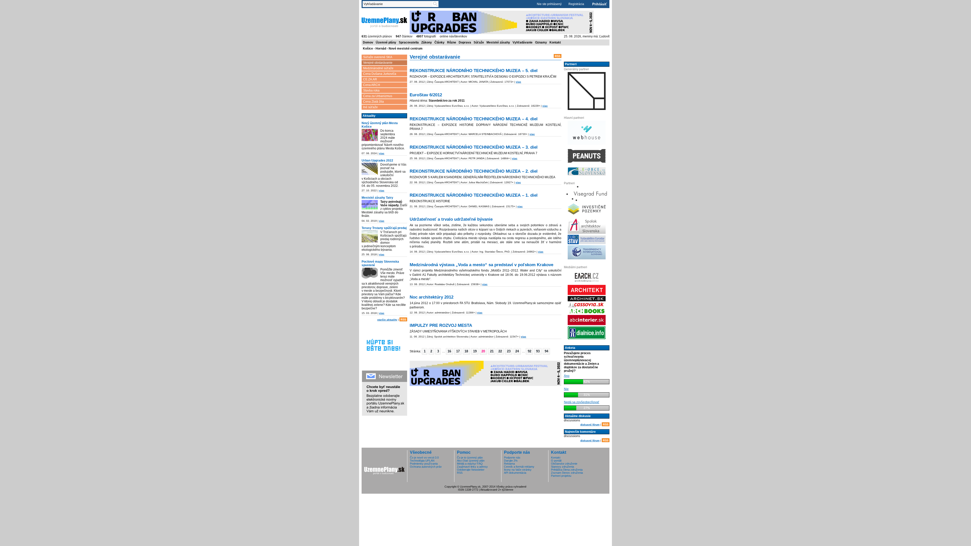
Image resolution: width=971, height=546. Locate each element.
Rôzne (451, 42)
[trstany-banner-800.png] (370, 236)
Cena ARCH (371, 85)
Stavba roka (371, 90)
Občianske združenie (564, 463)
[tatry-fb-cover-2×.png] (370, 205)
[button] (424, 351)
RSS (403, 319)
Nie (566, 389)
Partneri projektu (561, 475)
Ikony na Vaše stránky (518, 469)
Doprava (465, 42)
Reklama (509, 463)
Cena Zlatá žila (373, 101)
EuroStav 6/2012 (426, 95)
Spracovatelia (409, 42)
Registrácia (576, 4)
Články (439, 42)
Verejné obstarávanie (377, 62)
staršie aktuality (387, 319)
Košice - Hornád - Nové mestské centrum (393, 48)
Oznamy (541, 42)
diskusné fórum (590, 424)
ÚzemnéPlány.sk (374, 12)
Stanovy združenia (562, 466)
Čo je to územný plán (470, 457)
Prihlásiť (599, 4)
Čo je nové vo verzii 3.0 (424, 457)
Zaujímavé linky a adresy (472, 466)
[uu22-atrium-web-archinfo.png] (370, 169)
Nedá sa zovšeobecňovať (581, 402)
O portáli (556, 460)
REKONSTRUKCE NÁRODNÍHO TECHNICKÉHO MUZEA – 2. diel (474, 171)
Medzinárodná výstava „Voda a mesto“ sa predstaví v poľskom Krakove (481, 264)
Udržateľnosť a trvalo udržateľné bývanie (451, 219)
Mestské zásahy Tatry (377, 197)
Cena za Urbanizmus (377, 96)
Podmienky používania (424, 463)
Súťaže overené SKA (377, 57)
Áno (566, 376)
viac (381, 153)
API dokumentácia (515, 472)
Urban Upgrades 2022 (377, 160)
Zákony (426, 42)
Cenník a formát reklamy (519, 466)
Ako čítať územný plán (470, 460)
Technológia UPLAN (422, 460)
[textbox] (398, 4)
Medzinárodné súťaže (378, 68)
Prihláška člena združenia (567, 469)
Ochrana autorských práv (426, 466)
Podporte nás (512, 457)
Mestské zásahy (498, 42)
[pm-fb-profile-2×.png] (370, 274)
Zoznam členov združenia (567, 472)
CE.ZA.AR (370, 79)
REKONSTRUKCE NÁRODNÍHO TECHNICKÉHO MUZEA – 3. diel (474, 147)
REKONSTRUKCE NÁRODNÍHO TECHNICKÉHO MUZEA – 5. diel (474, 70)
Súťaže (479, 42)
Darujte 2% (511, 460)
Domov (368, 42)
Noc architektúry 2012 (431, 297)
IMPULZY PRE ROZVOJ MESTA (441, 325)
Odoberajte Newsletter (470, 469)
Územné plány (386, 42)
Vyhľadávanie (523, 42)
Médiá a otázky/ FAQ (470, 463)
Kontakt (555, 42)
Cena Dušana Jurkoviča (379, 74)
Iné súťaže (370, 107)
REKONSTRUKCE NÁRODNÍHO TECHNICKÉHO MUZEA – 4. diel (474, 119)
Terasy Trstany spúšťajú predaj (384, 228)
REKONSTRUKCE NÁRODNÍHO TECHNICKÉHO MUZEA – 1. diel (474, 195)
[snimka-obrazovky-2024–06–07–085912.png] (370, 135)
